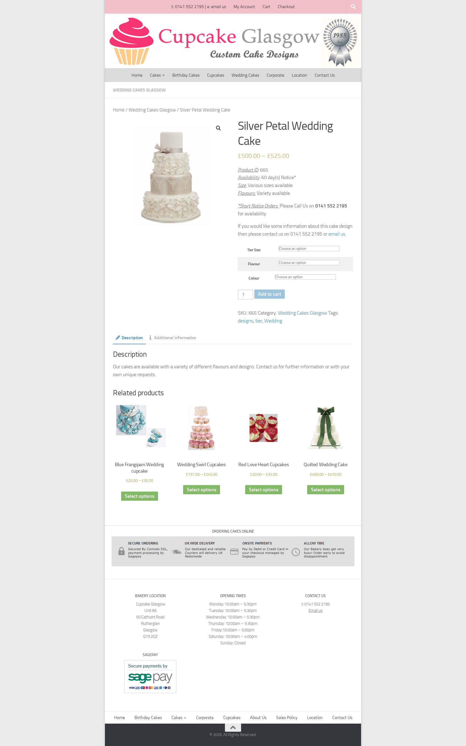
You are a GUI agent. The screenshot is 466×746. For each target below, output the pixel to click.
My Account (244, 6)
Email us (316, 610)
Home (137, 75)
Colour (254, 278)
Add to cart (269, 294)
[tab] (129, 340)
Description (132, 337)
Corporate (275, 75)
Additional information (175, 337)
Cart (266, 6)
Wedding (273, 321)
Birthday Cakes (186, 75)
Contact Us (325, 75)
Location (299, 75)
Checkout (286, 6)
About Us (258, 717)
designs (245, 321)
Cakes (155, 75)
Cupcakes (215, 75)
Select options (139, 496)
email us (336, 234)
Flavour (254, 264)
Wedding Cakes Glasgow (139, 90)
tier (258, 321)
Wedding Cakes (245, 75)
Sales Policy (286, 717)
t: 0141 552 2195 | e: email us (199, 6)
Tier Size (254, 250)
